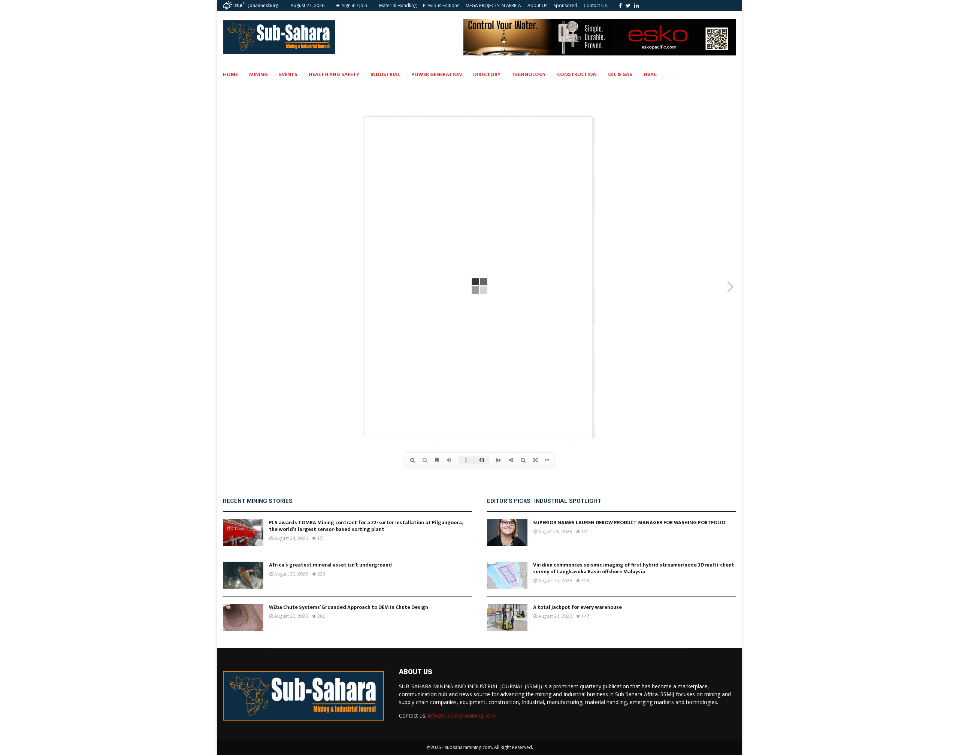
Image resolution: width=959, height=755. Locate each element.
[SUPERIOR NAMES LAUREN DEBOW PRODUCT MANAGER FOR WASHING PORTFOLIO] (507, 532)
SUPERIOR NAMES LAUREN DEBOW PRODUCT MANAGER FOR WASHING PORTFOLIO (629, 522)
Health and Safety (334, 74)
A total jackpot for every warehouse (577, 607)
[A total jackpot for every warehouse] (507, 617)
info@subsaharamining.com (461, 715)
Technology (529, 74)
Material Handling (398, 5)
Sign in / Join (354, 5)
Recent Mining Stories (258, 501)
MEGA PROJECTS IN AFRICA (493, 5)
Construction (577, 74)
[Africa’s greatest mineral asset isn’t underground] (243, 575)
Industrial (385, 74)
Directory (486, 74)
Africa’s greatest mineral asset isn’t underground (330, 565)
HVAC (650, 74)
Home (230, 74)
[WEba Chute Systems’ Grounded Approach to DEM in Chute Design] (243, 617)
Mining (258, 74)
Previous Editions (441, 5)
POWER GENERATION (436, 74)
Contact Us (595, 5)
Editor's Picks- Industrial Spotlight (544, 501)
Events (288, 74)
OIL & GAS (620, 74)
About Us (537, 5)
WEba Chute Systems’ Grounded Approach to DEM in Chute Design (348, 607)
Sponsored (565, 5)
